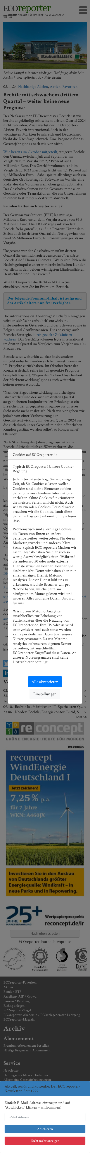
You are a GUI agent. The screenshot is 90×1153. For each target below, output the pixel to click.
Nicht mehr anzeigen (45, 1140)
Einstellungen (45, 694)
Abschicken (45, 1129)
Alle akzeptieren (45, 681)
